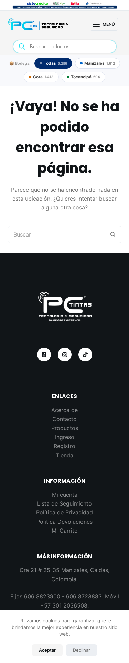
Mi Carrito (65, 530)
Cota (43, 76)
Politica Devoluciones (64, 521)
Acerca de (64, 410)
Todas (55, 63)
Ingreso (64, 437)
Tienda (64, 455)
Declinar (81, 650)
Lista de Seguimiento (64, 503)
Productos (64, 427)
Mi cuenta (64, 494)
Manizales (99, 63)
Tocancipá (85, 76)
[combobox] (56, 234)
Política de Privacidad (64, 512)
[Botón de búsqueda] (113, 234)
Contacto (64, 419)
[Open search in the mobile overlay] (64, 46)
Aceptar (47, 650)
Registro (64, 446)
